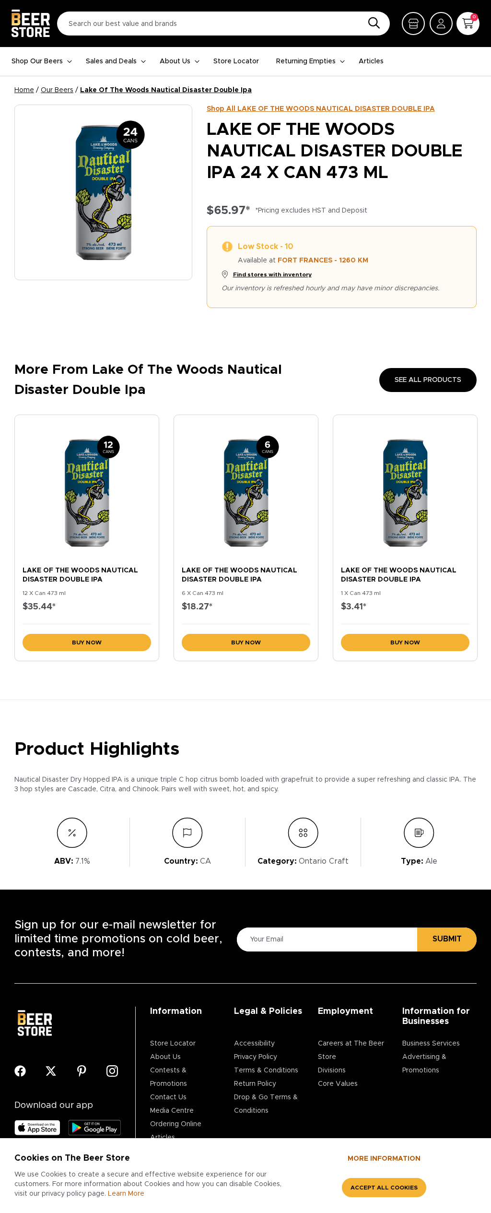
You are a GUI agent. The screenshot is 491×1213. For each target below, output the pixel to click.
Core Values (338, 1084)
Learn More (126, 1193)
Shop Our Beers (37, 61)
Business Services (431, 1043)
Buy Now (87, 642)
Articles (371, 61)
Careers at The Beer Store (351, 1050)
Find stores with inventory (272, 274)
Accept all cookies (384, 1187)
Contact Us (168, 1097)
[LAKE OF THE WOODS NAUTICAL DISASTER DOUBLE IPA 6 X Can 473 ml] (246, 488)
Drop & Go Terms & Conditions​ (266, 1104)
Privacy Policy (255, 1057)
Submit (447, 939)
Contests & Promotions (168, 1077)
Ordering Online (175, 1124)
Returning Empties (306, 61)
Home (24, 90)
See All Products (428, 380)
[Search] (371, 23)
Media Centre (172, 1110)
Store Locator (236, 61)
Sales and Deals (111, 61)
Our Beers (57, 90)
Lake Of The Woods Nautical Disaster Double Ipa (166, 90)
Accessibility (254, 1043)
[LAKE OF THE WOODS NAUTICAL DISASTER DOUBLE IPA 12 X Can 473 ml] (87, 488)
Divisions (332, 1070)
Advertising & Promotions (424, 1064)
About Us (175, 61)
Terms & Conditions (266, 1070)
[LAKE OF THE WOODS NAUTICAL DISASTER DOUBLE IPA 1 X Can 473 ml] (405, 488)
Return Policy (255, 1084)
